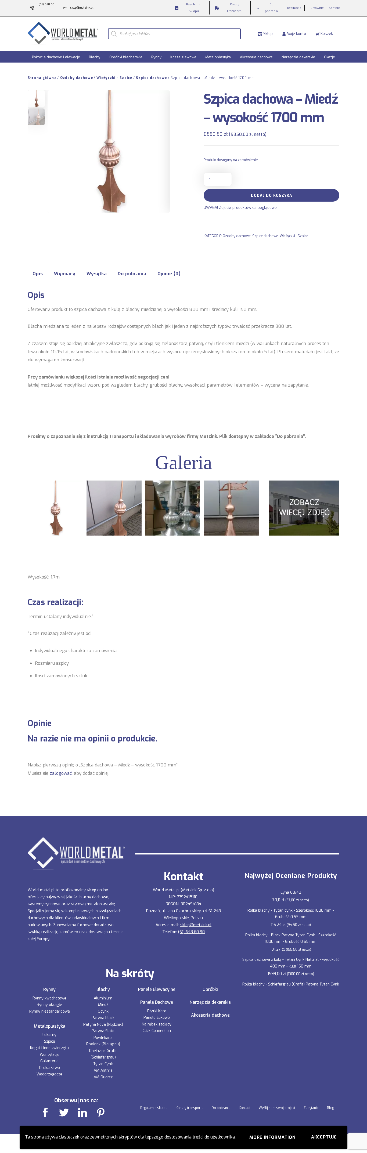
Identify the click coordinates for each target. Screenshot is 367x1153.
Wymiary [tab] (64, 274)
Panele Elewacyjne (156, 989)
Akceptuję (324, 1137)
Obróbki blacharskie (125, 57)
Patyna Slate (103, 1031)
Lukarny (49, 1034)
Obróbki (210, 989)
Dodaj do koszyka (271, 195)
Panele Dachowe (156, 1002)
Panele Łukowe (156, 1017)
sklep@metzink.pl (195, 925)
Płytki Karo (156, 1011)
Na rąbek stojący (156, 1024)
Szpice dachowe (151, 78)
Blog (330, 1108)
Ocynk (103, 1011)
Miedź (103, 1004)
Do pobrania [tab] (132, 274)
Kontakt (244, 1108)
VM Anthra (103, 1070)
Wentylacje (49, 1054)
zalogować (61, 773)
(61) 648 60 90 (191, 931)
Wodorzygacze (49, 1074)
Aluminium (103, 998)
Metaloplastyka (218, 57)
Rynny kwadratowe (49, 998)
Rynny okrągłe (49, 1004)
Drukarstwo (49, 1067)
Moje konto (296, 33)
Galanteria (49, 1061)
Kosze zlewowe (183, 57)
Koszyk (326, 33)
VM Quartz (103, 1077)
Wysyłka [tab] (97, 274)
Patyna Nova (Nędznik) (103, 1024)
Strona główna (42, 78)
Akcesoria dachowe (256, 57)
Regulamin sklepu (153, 1108)
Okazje (329, 57)
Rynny (156, 57)
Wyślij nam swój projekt (277, 1108)
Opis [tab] (38, 274)
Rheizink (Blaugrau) (103, 1044)
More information (272, 1137)
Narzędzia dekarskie (298, 57)
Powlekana (103, 1037)
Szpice (49, 1041)
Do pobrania (221, 1108)
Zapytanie (311, 1108)
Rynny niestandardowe (49, 1011)
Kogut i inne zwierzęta (49, 1047)
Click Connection (157, 1030)
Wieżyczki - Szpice (114, 78)
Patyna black (103, 1017)
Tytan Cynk (103, 1064)
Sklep (267, 33)
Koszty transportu (189, 1108)
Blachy (94, 57)
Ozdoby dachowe (76, 78)
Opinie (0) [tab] (169, 274)
